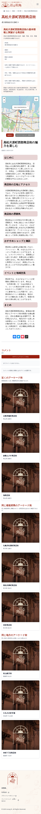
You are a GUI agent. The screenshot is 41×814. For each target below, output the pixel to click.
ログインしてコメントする (20, 357)
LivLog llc (9, 809)
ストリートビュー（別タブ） (25, 135)
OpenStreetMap (28, 131)
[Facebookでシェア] (14, 336)
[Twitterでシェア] (18, 336)
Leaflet (20, 131)
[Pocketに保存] (22, 336)
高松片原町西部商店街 (30, 11)
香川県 (19, 11)
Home (7, 11)
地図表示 (10, 135)
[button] (20, 112)
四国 (13, 11)
